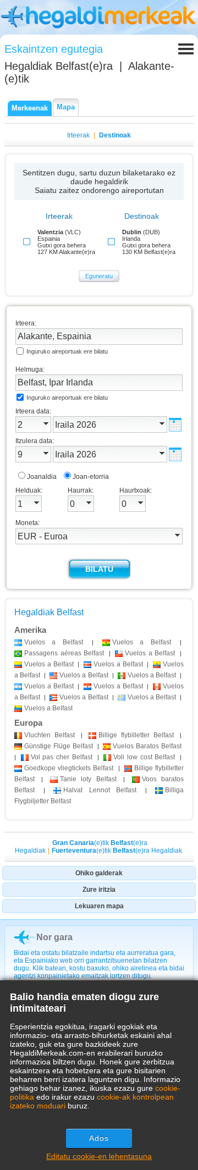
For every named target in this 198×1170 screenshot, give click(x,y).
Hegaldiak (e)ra (58, 66)
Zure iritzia (99, 889)
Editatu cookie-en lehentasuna (99, 1156)
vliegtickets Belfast (68, 768)
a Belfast (53, 642)
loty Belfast (88, 779)
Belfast (49, 735)
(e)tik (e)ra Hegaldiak (117, 850)
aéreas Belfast (64, 653)
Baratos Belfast (147, 746)
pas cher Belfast (61, 757)
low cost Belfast (144, 757)
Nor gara (54, 937)
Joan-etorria (91, 477)
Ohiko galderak (99, 873)
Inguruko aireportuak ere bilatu (67, 351)
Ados (99, 1138)
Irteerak (78, 135)
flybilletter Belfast (136, 735)
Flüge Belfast (58, 746)
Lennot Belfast (99, 790)
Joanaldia (42, 477)
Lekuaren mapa (99, 906)
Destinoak (115, 135)
